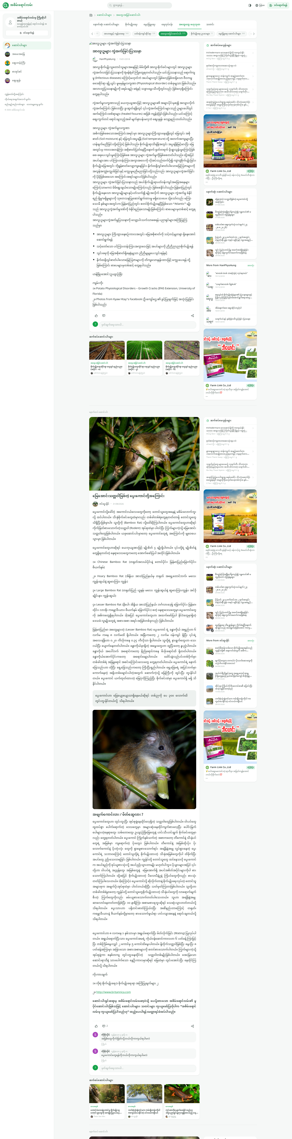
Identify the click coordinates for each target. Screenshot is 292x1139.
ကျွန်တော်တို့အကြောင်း (14, 94)
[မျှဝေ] (192, 316)
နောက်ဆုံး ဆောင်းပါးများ (106, 24)
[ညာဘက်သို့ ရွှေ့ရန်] (252, 33)
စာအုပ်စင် (17, 71)
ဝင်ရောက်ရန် (28, 33)
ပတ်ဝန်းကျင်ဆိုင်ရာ (144, 34)
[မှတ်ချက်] (103, 316)
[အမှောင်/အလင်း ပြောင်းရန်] (249, 5)
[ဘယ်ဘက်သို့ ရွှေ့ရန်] (94, 33)
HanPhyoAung (107, 59)
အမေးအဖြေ (18, 54)
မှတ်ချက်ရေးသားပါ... (113, 325)
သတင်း (210, 24)
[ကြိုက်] (96, 316)
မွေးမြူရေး (149, 24)
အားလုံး (250, 265)
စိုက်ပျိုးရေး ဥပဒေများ (202, 34)
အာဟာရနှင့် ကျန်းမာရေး (116, 34)
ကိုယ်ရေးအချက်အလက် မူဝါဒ (18, 99)
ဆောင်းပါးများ (19, 45)
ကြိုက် (103, 1044)
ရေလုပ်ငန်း (167, 24)
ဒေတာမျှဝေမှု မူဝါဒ (35, 104)
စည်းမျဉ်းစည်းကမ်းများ (15, 104)
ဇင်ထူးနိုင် (104, 504)
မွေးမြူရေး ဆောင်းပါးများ (232, 34)
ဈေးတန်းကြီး (19, 63)
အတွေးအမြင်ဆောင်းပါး (128, 15)
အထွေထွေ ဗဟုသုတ (189, 24)
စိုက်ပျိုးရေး (131, 24)
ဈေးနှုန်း (16, 80)
